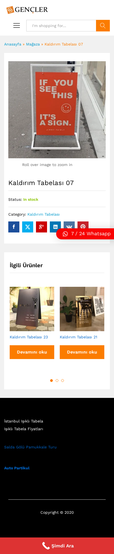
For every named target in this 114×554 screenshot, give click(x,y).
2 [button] (57, 380)
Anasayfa (12, 44)
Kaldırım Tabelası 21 (78, 337)
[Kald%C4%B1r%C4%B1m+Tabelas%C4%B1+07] (27, 226)
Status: (15, 199)
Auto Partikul (17, 468)
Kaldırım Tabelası (43, 214)
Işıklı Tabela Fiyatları (23, 429)
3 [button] (62, 380)
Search (103, 25)
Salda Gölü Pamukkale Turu (30, 447)
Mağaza (33, 44)
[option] (32, 328)
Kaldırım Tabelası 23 (29, 337)
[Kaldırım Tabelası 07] (13, 226)
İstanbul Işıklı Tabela (23, 421)
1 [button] (51, 380)
